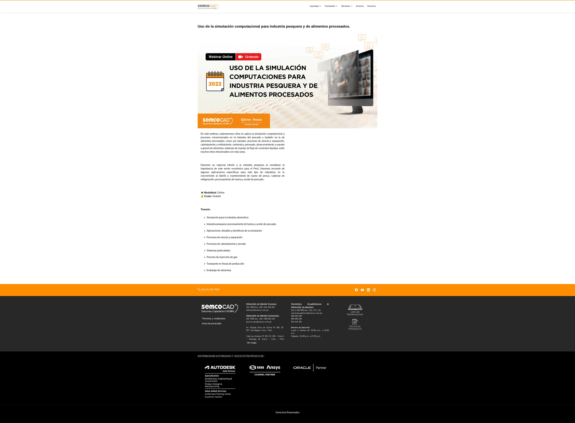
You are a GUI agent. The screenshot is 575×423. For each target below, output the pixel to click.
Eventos (360, 6)
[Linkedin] (368, 290)
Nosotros (371, 6)
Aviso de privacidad (211, 323)
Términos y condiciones (213, 318)
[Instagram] (374, 290)
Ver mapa (251, 342)
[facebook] (356, 290)
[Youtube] (362, 290)
